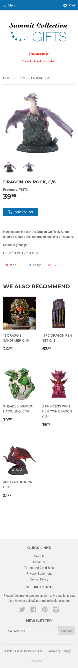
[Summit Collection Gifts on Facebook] (33, 610)
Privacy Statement (39, 573)
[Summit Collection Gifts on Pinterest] (45, 610)
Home (6, 78)
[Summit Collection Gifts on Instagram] (56, 610)
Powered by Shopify (59, 651)
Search (39, 556)
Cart (71, 5)
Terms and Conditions (39, 567)
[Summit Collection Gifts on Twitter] (22, 610)
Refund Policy (39, 579)
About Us (39, 562)
